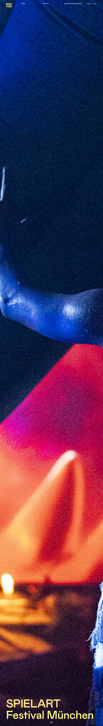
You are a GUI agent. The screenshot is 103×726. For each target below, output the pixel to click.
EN (96, 3)
